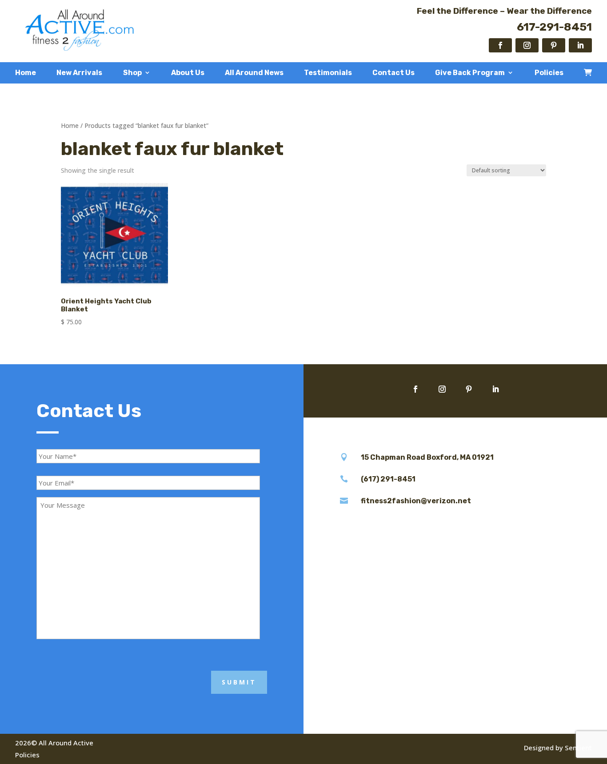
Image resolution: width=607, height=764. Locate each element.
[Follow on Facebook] (500, 45)
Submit (239, 682)
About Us (187, 73)
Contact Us (393, 73)
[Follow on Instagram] (527, 45)
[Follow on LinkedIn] (580, 45)
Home (25, 73)
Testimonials (328, 73)
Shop (132, 73)
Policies (549, 73)
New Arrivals (79, 73)
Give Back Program (470, 73)
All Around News (254, 73)
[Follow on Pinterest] (553, 45)
